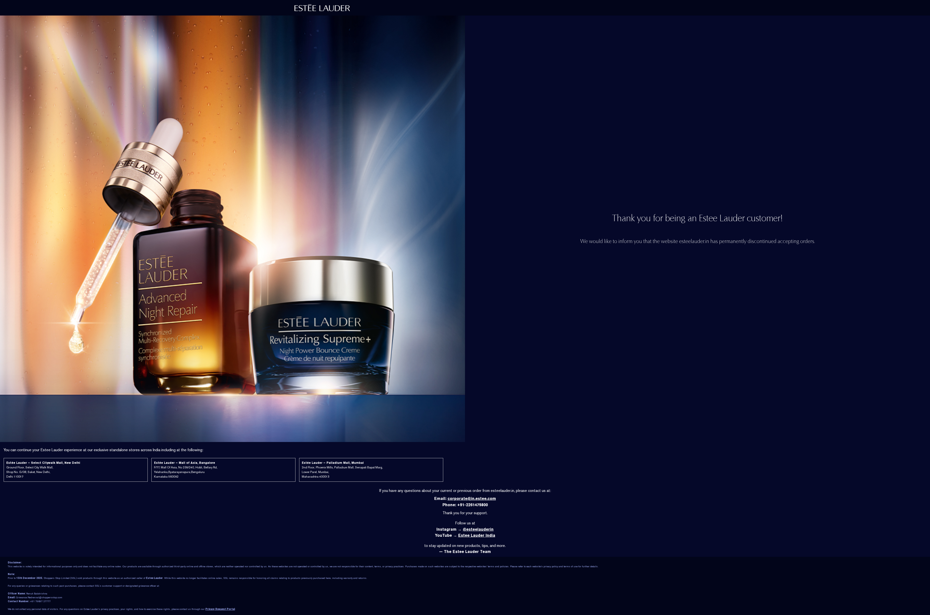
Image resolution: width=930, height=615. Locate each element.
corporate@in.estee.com (472, 498)
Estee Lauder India (476, 535)
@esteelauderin (478, 529)
